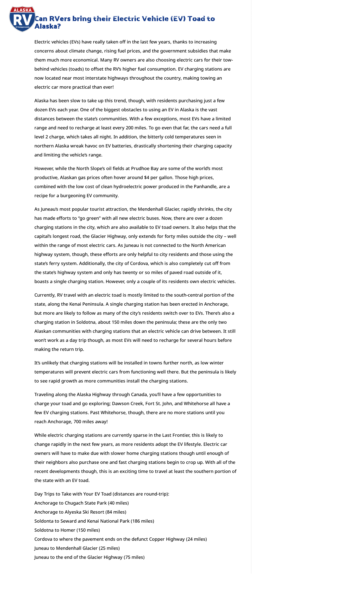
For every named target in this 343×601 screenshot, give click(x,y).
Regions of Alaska (144, 16)
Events (178, 16)
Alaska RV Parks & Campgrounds (224, 16)
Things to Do (277, 16)
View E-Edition (313, 16)
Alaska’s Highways (100, 16)
